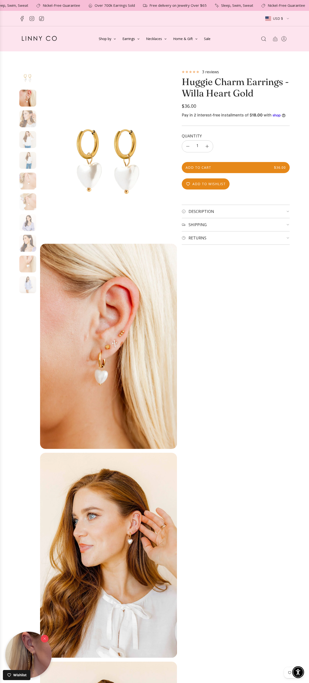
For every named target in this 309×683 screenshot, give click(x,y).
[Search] (263, 39)
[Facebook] (22, 18)
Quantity (192, 136)
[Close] (45, 638)
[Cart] (275, 39)
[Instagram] (32, 18)
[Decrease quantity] (188, 146)
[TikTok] (41, 18)
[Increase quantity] (207, 146)
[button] (28, 655)
